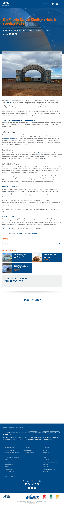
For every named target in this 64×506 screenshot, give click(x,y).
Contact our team (6, 228)
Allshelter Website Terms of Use (32, 502)
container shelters (33, 431)
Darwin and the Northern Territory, (38, 432)
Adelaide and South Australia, (51, 432)
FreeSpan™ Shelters (9, 464)
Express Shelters (8, 469)
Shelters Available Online (10, 471)
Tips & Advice (45, 30)
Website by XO (32, 503)
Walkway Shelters (8, 459)
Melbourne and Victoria (25, 432)
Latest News (38, 30)
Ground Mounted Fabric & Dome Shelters (13, 452)
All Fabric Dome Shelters (10, 447)
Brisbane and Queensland (48, 431)
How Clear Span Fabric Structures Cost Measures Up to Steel (50, 256)
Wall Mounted (8, 455)
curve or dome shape (42, 135)
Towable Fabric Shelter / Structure (12, 457)
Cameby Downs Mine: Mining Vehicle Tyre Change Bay (20, 256)
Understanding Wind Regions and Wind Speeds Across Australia (21, 267)
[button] (57, 4)
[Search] (59, 243)
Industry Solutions (29, 30)
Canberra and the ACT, (15, 432)
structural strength (9, 138)
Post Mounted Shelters (9, 454)
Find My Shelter (8, 473)
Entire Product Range (9, 450)
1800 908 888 (32, 483)
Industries (27, 445)
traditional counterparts (43, 152)
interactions (9, 102)
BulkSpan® (7, 466)
